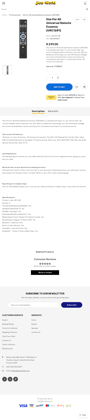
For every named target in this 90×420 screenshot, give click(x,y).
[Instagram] (10, 379)
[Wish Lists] (76, 86)
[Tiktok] (15, 379)
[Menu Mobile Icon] (3, 3)
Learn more (62, 100)
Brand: (48, 36)
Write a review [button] (45, 272)
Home (4, 15)
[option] (23, 39)
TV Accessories (15, 15)
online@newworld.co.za (20, 371)
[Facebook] (4, 379)
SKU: (48, 39)
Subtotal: (50, 66)
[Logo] (45, 3)
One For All (56, 36)
